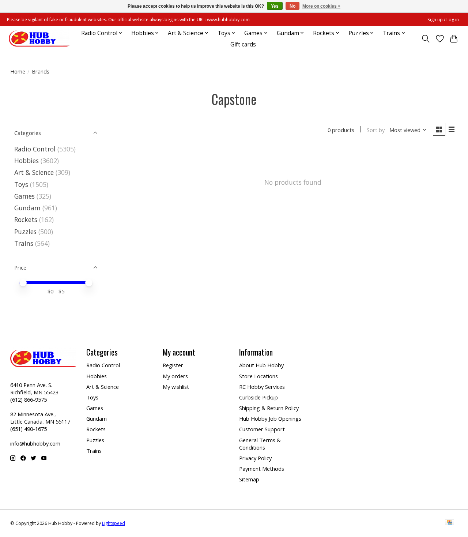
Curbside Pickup (258, 397)
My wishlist (176, 386)
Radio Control (35, 148)
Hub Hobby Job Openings (270, 418)
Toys (21, 184)
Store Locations (258, 376)
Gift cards (243, 44)
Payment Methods (261, 468)
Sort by (376, 130)
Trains (23, 243)
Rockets (25, 219)
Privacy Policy (255, 458)
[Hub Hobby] (39, 39)
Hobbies (26, 160)
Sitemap (249, 479)
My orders (175, 376)
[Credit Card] (449, 523)
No (292, 6)
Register (173, 365)
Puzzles (25, 231)
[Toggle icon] (425, 38)
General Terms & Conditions (260, 443)
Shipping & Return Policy (269, 408)
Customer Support (262, 429)
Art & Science (34, 172)
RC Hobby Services (262, 386)
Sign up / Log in (443, 19)
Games (24, 196)
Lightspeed (113, 523)
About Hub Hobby (261, 365)
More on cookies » (321, 6)
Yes (275, 6)
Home (17, 71)
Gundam (27, 207)
